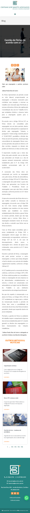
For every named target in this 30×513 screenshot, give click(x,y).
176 (22, 447)
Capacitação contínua (10, 365)
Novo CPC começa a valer (11, 398)
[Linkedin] (12, 65)
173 (12, 447)
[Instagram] (18, 65)
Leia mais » (7, 377)
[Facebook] (15, 65)
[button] (15, 14)
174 (15, 447)
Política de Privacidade (15, 497)
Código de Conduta (15, 500)
